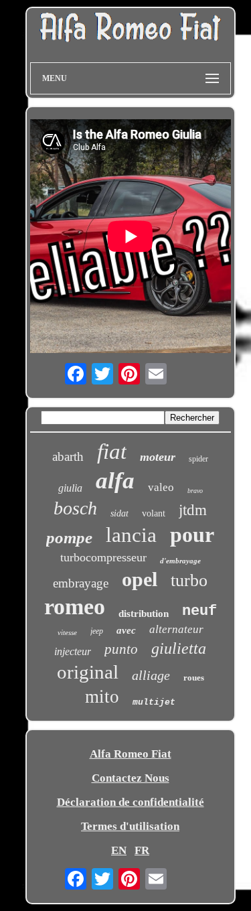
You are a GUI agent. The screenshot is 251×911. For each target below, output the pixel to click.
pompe (69, 538)
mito (102, 697)
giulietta (178, 648)
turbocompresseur (103, 557)
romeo (74, 606)
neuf (199, 611)
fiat (112, 451)
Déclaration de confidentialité (130, 802)
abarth (68, 456)
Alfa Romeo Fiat (130, 754)
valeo (161, 487)
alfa (115, 481)
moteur (157, 457)
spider (198, 459)
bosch (75, 508)
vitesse (67, 632)
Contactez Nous (130, 778)
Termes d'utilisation (130, 826)
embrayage (80, 583)
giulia (70, 488)
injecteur (72, 651)
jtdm (193, 510)
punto (121, 649)
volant (153, 513)
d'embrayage (180, 561)
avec (126, 630)
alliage (151, 675)
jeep (96, 631)
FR (142, 850)
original (87, 672)
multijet (154, 702)
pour (192, 534)
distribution (143, 613)
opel (139, 579)
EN (119, 850)
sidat (119, 513)
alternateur (176, 629)
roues (193, 678)
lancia (131, 535)
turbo (189, 580)
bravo (195, 490)
